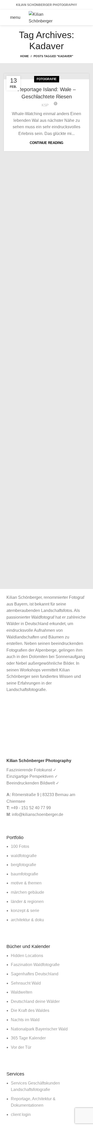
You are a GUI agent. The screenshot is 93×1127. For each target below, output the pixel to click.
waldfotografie (24, 855)
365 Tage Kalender (28, 1038)
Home (24, 56)
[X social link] (82, 14)
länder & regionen (27, 901)
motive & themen (26, 883)
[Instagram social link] (76, 21)
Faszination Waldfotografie (35, 964)
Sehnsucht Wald (26, 983)
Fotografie (47, 79)
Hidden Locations (27, 955)
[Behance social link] (82, 21)
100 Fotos (20, 846)
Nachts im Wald (25, 1020)
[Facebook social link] (76, 14)
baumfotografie (24, 874)
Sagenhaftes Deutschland (34, 974)
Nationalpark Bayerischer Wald (39, 1029)
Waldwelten (21, 992)
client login (21, 1114)
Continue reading (46, 142)
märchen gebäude (27, 892)
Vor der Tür (21, 1047)
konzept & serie (25, 910)
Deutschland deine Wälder (35, 1001)
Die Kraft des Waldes (30, 1010)
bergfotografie (23, 865)
